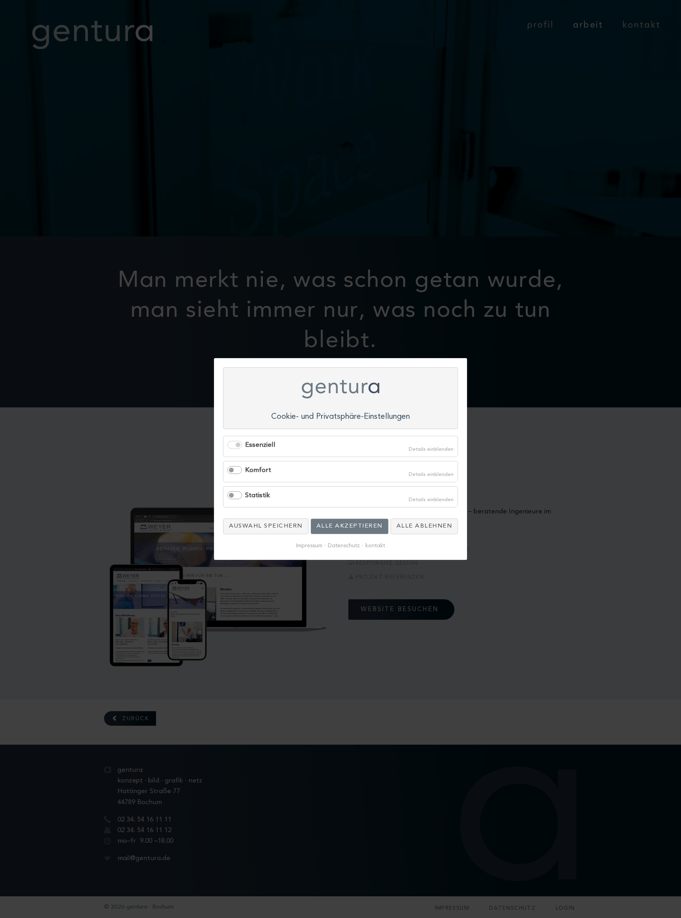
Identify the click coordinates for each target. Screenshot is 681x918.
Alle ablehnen (424, 526)
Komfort (258, 470)
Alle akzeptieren (349, 526)
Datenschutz (344, 545)
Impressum (309, 545)
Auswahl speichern (266, 526)
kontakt (375, 545)
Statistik (257, 495)
